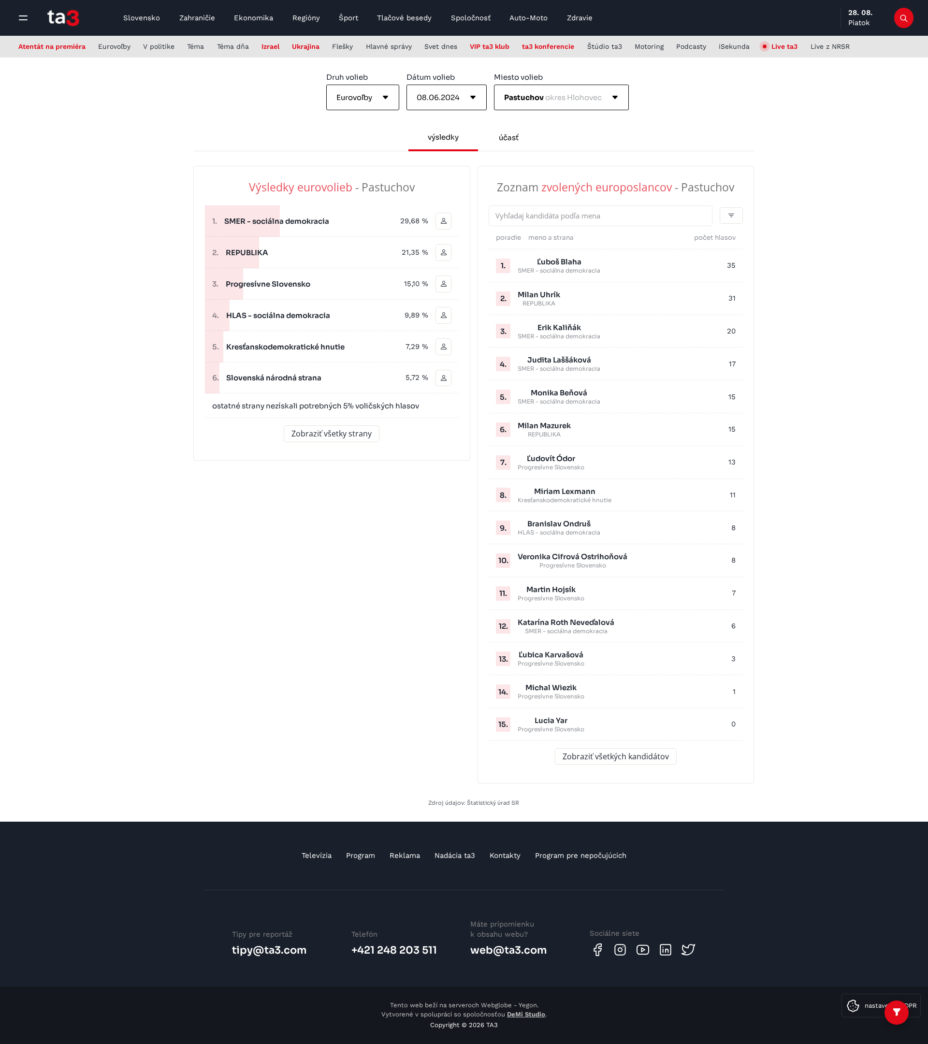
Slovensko (141, 18)
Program (360, 855)
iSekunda (734, 46)
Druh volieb (347, 77)
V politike (158, 46)
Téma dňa (233, 46)
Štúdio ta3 (604, 46)
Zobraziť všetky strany (331, 433)
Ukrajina (305, 46)
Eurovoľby (114, 46)
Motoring (649, 46)
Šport (348, 18)
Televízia (317, 855)
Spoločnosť (471, 18)
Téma (195, 46)
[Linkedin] (665, 949)
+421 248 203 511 (394, 950)
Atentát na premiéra (52, 46)
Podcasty (691, 46)
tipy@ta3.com (269, 950)
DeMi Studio (526, 1014)
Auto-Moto (528, 18)
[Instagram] (620, 949)
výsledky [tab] (443, 137)
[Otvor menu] (23, 18)
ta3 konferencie (548, 46)
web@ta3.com (508, 950)
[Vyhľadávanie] (904, 18)
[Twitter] (688, 949)
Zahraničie (197, 18)
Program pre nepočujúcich (580, 855)
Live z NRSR (830, 46)
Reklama (405, 855)
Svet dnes (440, 46)
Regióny (306, 18)
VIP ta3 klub (489, 46)
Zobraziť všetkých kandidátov (616, 756)
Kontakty (505, 855)
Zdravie (580, 18)
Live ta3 (784, 46)
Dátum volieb (430, 77)
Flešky (342, 46)
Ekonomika (253, 18)
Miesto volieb (518, 77)
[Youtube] (643, 949)
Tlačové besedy (404, 18)
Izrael (270, 46)
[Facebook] (597, 949)
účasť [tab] (509, 137)
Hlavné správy (389, 46)
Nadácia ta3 (455, 855)
